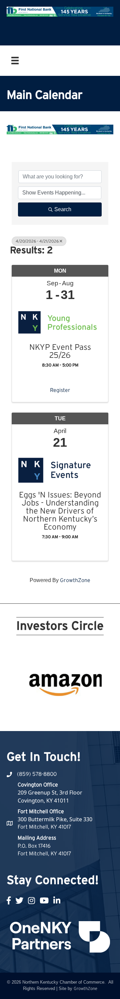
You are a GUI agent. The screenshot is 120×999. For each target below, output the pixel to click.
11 (24, 709)
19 (88, 709)
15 (56, 709)
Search (62, 209)
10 (96, 700)
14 (48, 709)
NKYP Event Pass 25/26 (60, 351)
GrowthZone (75, 580)
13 (40, 709)
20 (96, 709)
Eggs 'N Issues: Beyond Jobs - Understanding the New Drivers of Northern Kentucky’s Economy (60, 511)
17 (72, 709)
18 (80, 709)
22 (64, 718)
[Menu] (15, 60)
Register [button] (60, 390)
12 (32, 709)
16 (64, 709)
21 (56, 718)
